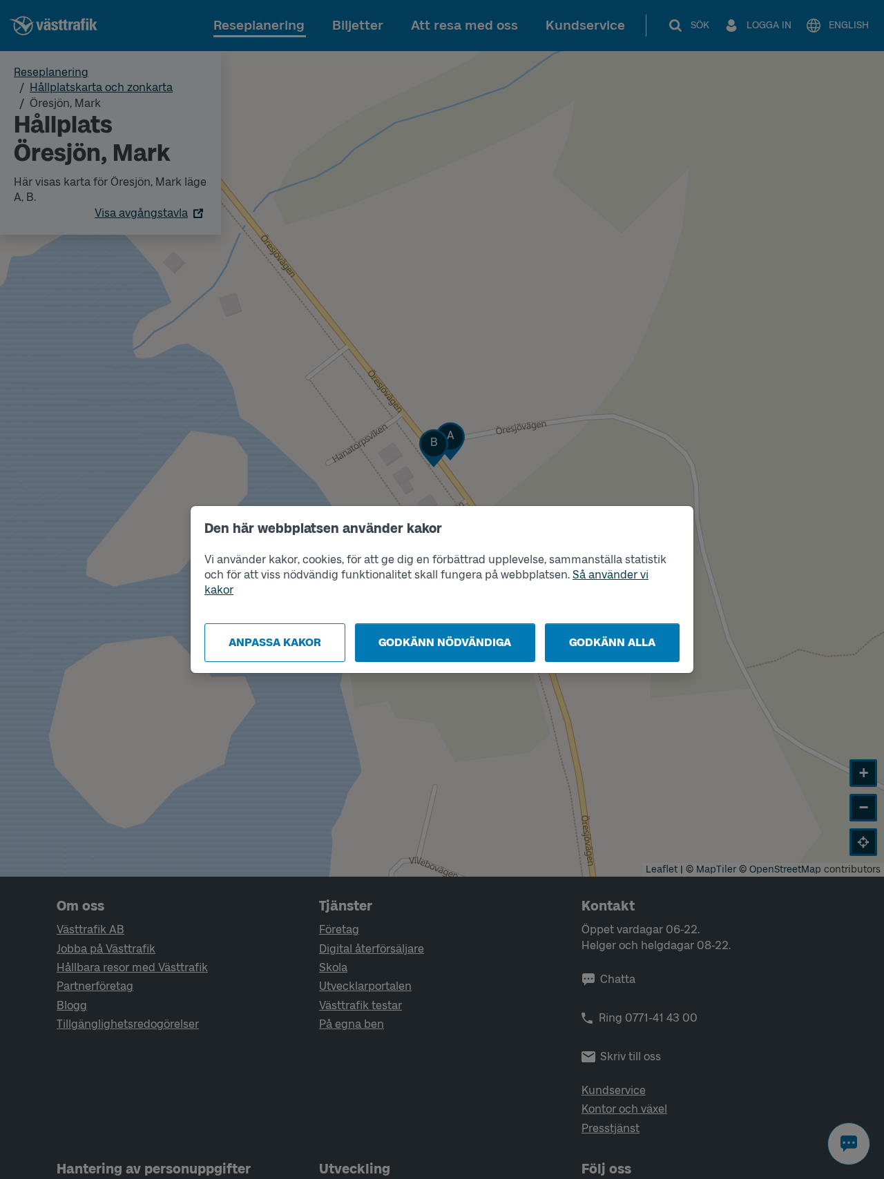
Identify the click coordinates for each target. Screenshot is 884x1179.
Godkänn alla (612, 642)
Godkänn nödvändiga (444, 642)
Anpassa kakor (275, 642)
